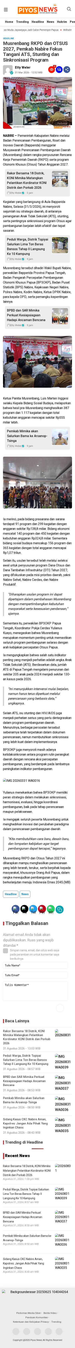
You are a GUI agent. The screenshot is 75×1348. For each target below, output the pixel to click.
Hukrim (62, 22)
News (50, 22)
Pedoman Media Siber (28, 1313)
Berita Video (50, 1313)
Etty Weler (23, 67)
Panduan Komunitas (36, 1317)
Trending (22, 22)
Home (9, 22)
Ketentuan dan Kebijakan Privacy (31, 1321)
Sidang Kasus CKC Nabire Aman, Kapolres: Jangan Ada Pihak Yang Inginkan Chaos (23, 1263)
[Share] (66, 69)
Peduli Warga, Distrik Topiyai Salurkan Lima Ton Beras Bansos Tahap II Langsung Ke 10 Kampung (27, 246)
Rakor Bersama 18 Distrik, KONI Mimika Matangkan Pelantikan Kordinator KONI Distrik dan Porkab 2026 (27, 180)
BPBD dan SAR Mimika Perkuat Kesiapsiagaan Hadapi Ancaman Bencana (26, 315)
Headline (38, 22)
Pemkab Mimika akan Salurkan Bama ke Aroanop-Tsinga (27, 436)
